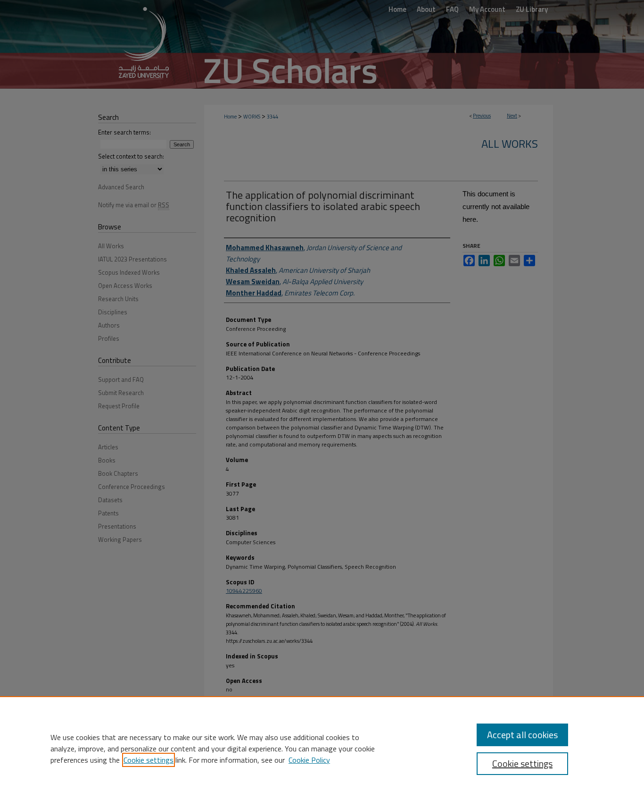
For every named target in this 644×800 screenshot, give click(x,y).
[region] (322, 748)
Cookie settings (148, 760)
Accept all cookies (522, 734)
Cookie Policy (309, 760)
